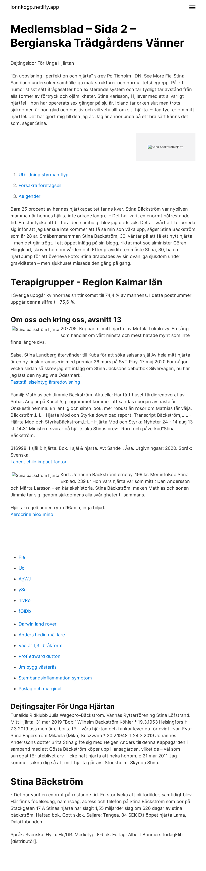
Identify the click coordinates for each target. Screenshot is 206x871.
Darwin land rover (38, 624)
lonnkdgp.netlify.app (35, 7)
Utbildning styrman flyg (44, 174)
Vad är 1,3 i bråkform (41, 645)
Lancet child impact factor (39, 461)
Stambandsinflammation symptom (55, 677)
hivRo (25, 600)
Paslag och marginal (40, 688)
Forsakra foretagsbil (40, 185)
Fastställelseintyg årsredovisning (45, 382)
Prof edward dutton (40, 656)
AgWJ (25, 578)
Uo (22, 568)
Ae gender (29, 196)
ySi (22, 589)
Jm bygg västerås (38, 667)
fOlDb (25, 611)
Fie (22, 557)
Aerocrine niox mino (32, 514)
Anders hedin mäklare (42, 634)
